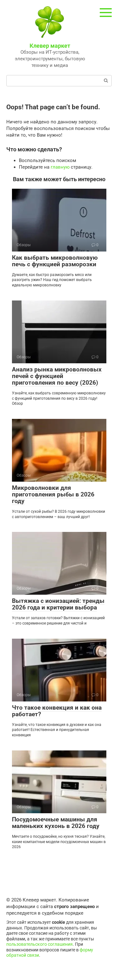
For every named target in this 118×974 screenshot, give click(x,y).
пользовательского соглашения (39, 944)
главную (60, 167)
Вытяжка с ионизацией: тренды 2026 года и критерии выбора (58, 604)
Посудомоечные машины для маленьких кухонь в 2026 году (55, 823)
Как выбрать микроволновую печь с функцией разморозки (55, 261)
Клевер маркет (50, 45)
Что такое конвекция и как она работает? (57, 711)
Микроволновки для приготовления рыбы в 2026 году (53, 494)
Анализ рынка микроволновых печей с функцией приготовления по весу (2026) (57, 376)
